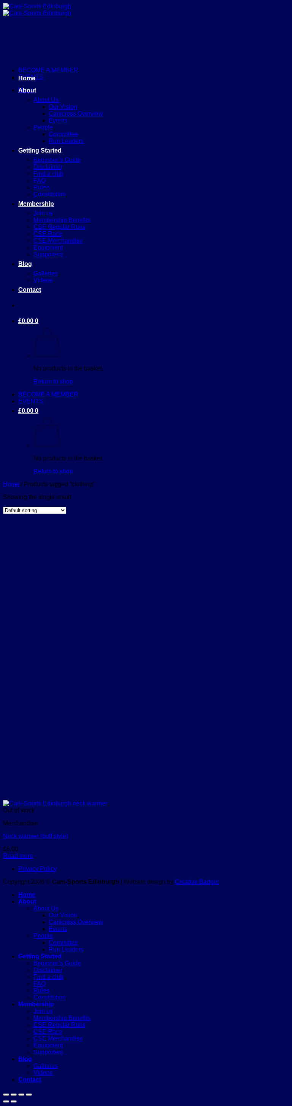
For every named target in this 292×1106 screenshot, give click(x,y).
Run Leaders (66, 141)
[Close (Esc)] (29, 1094)
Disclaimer (47, 167)
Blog (25, 264)
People (43, 127)
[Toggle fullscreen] (14, 1094)
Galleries (45, 273)
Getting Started (40, 150)
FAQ (39, 180)
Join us (43, 213)
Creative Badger (197, 881)
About (27, 90)
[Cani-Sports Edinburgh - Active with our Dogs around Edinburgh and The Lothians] (37, 9)
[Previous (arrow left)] (6, 1101)
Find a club (48, 173)
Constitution (49, 194)
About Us (46, 100)
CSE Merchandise (58, 240)
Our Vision (63, 106)
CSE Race (47, 234)
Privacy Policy (37, 869)
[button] (28, 321)
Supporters (48, 254)
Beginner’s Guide (57, 160)
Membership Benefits (61, 220)
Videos (42, 280)
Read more (18, 856)
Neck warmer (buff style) (35, 836)
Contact (29, 289)
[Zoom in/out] (6, 1094)
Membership (36, 204)
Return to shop (53, 381)
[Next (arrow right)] (14, 1101)
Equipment (48, 247)
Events (58, 120)
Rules (41, 187)
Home (26, 78)
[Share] (21, 1094)
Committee (63, 134)
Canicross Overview (76, 113)
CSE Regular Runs (59, 227)
